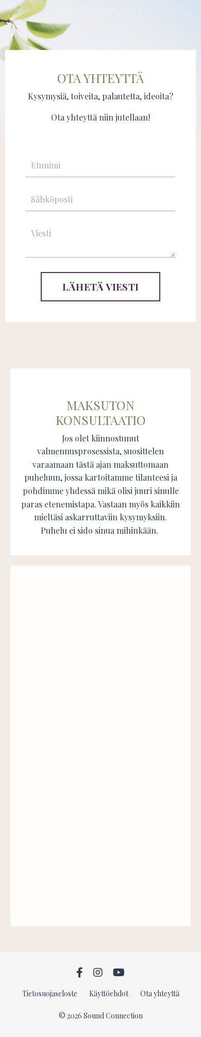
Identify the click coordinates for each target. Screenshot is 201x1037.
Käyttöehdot (108, 993)
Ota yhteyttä (159, 993)
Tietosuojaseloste (49, 993)
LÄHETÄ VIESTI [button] (100, 286)
